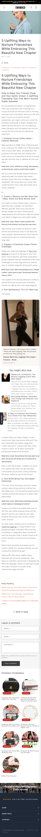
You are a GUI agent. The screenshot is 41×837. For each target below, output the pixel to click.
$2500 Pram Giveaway (9, 776)
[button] (4, 7)
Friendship (5, 70)
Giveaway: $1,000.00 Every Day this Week (30, 751)
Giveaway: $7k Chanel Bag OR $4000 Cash (10, 751)
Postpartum (6, 67)
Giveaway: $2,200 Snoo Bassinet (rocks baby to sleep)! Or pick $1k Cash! (29, 699)
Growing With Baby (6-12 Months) (24, 67)
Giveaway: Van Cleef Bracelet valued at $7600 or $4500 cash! (30, 726)
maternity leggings (9, 527)
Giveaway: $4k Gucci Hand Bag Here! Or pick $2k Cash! (11, 725)
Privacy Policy (30, 830)
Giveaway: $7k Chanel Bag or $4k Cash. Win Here (10, 698)
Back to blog (22, 612)
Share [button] (6, 63)
